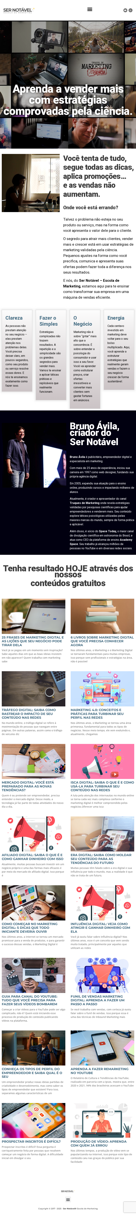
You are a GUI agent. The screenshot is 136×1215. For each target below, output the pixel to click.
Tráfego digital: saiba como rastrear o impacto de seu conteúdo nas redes (29, 714)
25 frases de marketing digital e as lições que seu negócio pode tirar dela (33, 641)
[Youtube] (125, 10)
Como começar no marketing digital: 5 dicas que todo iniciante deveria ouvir (30, 928)
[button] (90, 9)
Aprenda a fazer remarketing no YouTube (100, 1071)
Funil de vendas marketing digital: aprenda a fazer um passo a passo (97, 1000)
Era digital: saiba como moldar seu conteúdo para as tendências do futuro (101, 859)
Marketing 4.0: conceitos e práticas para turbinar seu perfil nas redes (97, 714)
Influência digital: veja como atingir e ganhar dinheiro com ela (100, 928)
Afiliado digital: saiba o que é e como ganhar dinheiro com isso (32, 857)
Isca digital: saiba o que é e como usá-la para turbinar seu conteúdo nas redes (102, 786)
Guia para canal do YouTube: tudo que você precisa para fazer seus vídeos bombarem (29, 1000)
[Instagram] (130, 10)
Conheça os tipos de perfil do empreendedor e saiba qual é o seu (32, 1073)
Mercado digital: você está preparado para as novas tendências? (28, 786)
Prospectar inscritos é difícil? (31, 1142)
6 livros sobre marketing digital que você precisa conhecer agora (102, 641)
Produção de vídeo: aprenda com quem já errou (99, 1143)
